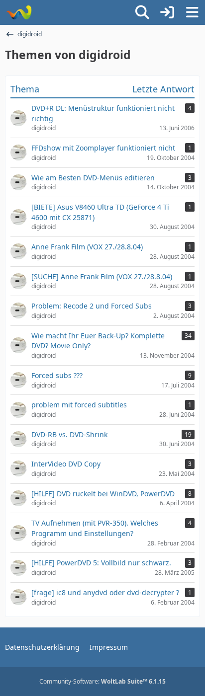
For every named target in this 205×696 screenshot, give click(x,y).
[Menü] (192, 12)
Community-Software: (102, 681)
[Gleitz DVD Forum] (18, 12)
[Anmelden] (167, 12)
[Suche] (142, 12)
